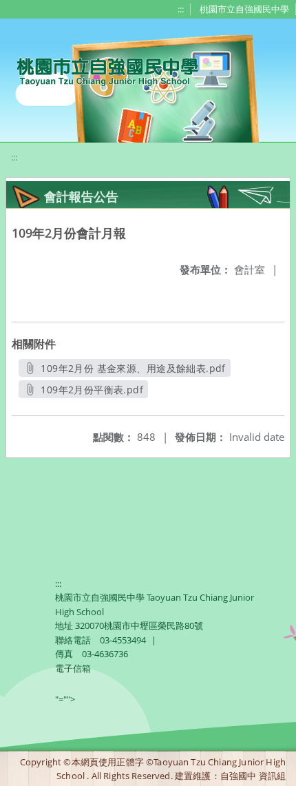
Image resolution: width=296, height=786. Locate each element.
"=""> (65, 699)
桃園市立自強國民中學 (244, 9)
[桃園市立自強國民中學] (100, 70)
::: (181, 9)
